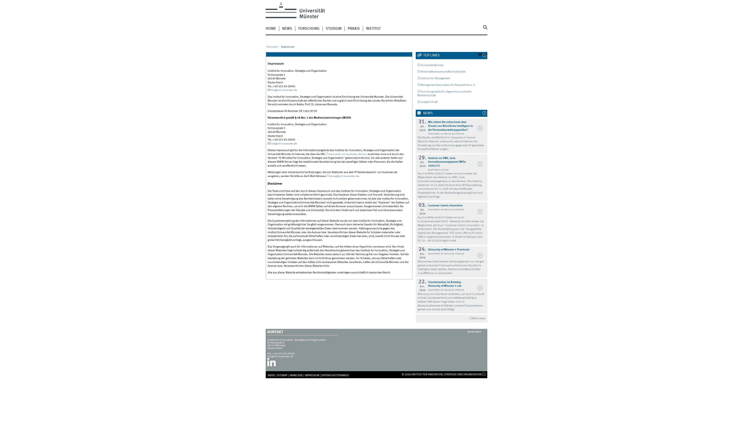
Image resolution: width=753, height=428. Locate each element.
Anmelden (296, 375)
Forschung (309, 29)
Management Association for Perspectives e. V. (448, 85)
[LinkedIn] (271, 364)
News (287, 29)
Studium (334, 29)
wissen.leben (474, 331)
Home (271, 29)
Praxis (354, 29)
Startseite (271, 46)
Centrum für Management (435, 78)
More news (478, 318)
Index (271, 375)
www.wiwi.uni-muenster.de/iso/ (347, 154)
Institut (373, 29)
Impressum (312, 375)
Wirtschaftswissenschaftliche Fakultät (442, 71)
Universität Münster (432, 65)
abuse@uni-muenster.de (344, 176)
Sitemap (282, 375)
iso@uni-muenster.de (284, 90)
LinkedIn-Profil (429, 102)
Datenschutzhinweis (335, 375)
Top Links (431, 55)
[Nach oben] (484, 374)
